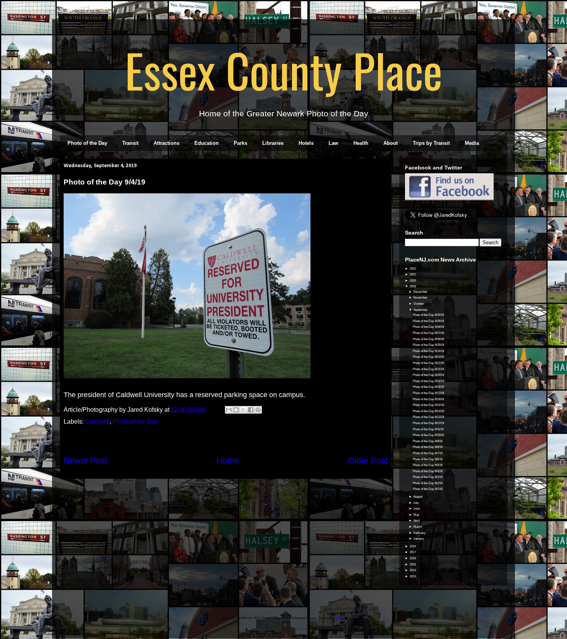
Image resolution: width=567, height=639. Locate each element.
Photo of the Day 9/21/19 (428, 369)
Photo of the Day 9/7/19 (427, 453)
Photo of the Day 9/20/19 (428, 375)
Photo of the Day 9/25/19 (428, 345)
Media (472, 143)
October (419, 303)
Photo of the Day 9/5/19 (427, 465)
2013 (413, 576)
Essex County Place (283, 69)
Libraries (273, 143)
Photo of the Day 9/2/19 (427, 483)
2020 (413, 280)
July (416, 503)
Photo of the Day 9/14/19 (428, 411)
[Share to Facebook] (251, 410)
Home (227, 460)
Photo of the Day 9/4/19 (427, 471)
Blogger (339, 618)
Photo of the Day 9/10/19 (428, 435)
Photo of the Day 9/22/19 (428, 363)
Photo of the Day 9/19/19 (428, 381)
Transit (130, 143)
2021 (413, 274)
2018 (413, 546)
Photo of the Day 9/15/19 (428, 405)
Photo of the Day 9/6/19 (427, 459)
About (390, 143)
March (418, 526)
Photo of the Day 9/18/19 (428, 387)
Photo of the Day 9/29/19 (428, 321)
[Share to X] (243, 410)
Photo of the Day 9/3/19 (427, 477)
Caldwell (97, 421)
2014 (413, 570)
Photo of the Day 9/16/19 (428, 399)
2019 (413, 286)
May (416, 515)
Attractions (166, 143)
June (416, 508)
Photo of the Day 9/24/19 (428, 351)
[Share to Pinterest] (258, 410)
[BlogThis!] (236, 410)
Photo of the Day (87, 143)
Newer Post (85, 460)
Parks (240, 143)
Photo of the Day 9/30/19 (428, 315)
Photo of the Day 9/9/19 (427, 441)
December (420, 292)
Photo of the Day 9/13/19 (428, 417)
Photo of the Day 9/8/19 (427, 447)
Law (333, 143)
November (420, 297)
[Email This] (229, 410)
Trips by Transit (431, 143)
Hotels (306, 143)
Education (206, 143)
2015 (413, 564)
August (418, 496)
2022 (413, 268)
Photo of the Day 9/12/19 (428, 423)
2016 (413, 558)
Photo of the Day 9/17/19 (428, 393)
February (419, 533)
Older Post (368, 460)
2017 (413, 552)
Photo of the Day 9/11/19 (428, 429)
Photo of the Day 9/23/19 (428, 357)
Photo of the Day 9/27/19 (428, 333)
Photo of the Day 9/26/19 (428, 339)
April (416, 520)
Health (360, 143)
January (419, 538)
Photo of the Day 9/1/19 (427, 489)
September (421, 310)
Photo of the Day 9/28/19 (428, 327)
